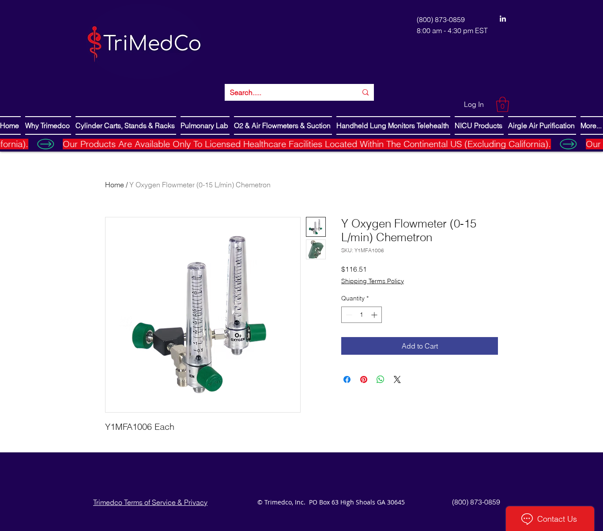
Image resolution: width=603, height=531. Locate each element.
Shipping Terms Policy (372, 281)
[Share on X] (397, 379)
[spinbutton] (361, 314)
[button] (502, 104)
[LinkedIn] (502, 18)
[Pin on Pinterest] (363, 379)
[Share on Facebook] (347, 379)
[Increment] (375, 314)
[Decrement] (348, 314)
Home (114, 184)
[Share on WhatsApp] (380, 379)
